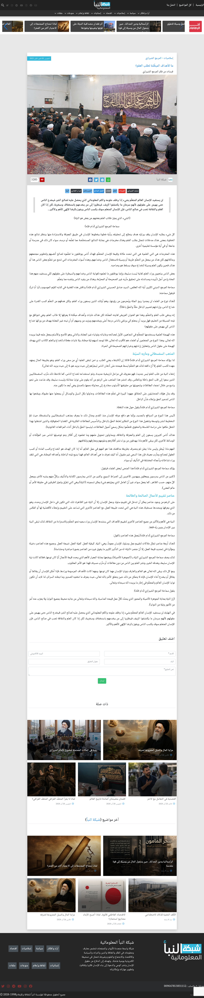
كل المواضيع (185, 5)
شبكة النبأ (93, 820)
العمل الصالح (99, 191)
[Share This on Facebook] (90, 180)
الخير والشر (87, 191)
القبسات (122, 191)
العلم (115, 191)
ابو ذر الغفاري (76, 191)
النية (67, 191)
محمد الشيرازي (132, 191)
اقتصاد (109, 13)
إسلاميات (121, 13)
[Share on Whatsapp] (108, 180)
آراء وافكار (144, 13)
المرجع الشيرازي (153, 58)
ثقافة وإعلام (84, 13)
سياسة (133, 13)
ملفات (59, 13)
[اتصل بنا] (35, 5)
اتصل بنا (171, 5)
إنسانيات (97, 13)
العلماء (108, 191)
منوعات (70, 13)
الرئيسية (200, 5)
